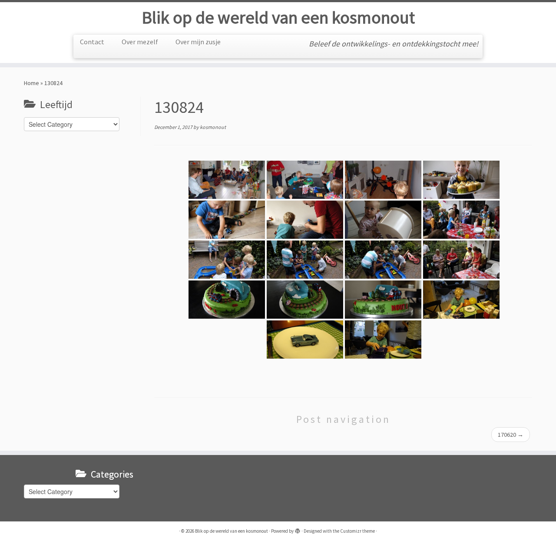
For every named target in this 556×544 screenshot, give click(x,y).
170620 (510, 434)
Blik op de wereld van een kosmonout (278, 17)
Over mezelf (140, 41)
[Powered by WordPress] (298, 529)
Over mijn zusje (198, 41)
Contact (92, 41)
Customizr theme (357, 531)
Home (31, 83)
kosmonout (213, 127)
